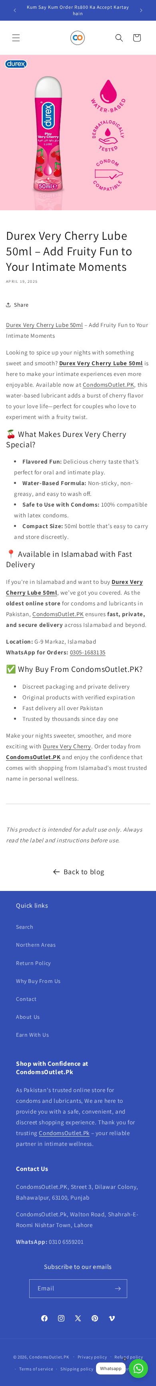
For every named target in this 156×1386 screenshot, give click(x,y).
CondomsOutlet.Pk (64, 1133)
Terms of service (36, 1369)
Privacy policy (92, 1357)
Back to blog (84, 871)
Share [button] (21, 304)
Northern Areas (36, 944)
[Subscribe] (118, 1288)
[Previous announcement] (15, 10)
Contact (26, 998)
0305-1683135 (88, 652)
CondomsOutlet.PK (108, 384)
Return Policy (33, 963)
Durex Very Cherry (67, 746)
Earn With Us (32, 1034)
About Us (28, 1016)
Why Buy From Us (38, 981)
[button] (16, 38)
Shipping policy (77, 1369)
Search (25, 926)
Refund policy (128, 1357)
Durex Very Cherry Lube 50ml (44, 325)
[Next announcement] (141, 10)
